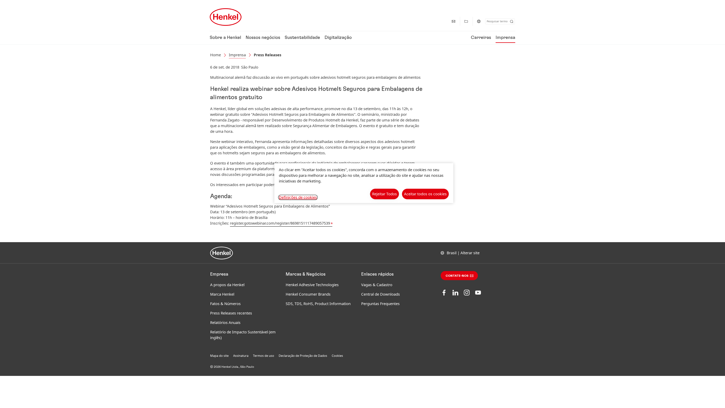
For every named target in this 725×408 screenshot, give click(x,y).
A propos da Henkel (227, 284)
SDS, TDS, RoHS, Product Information (318, 303)
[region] (363, 183)
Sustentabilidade (302, 38)
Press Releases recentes (231, 313)
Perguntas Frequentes (380, 303)
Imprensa (505, 38)
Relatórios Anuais (225, 322)
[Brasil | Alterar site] (478, 21)
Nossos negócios (263, 38)
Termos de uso (263, 356)
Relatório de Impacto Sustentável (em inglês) (243, 334)
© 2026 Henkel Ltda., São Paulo (232, 366)
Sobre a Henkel (225, 38)
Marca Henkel (222, 294)
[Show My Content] (466, 21)
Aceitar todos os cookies (425, 193)
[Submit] (512, 22)
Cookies (337, 356)
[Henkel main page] (225, 17)
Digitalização (338, 38)
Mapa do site (219, 356)
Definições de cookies (298, 197)
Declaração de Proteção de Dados (303, 356)
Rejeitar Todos (384, 193)
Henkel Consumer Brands (308, 294)
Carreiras (481, 38)
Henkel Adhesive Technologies (312, 284)
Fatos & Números (225, 303)
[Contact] (453, 21)
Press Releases (267, 54)
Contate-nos (457, 275)
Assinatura (240, 356)
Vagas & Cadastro (376, 284)
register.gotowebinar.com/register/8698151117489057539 (280, 223)
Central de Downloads (380, 294)
